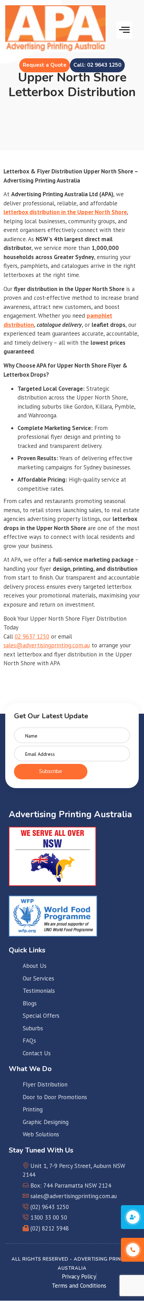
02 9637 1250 (32, 636)
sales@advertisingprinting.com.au (46, 645)
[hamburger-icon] (124, 30)
